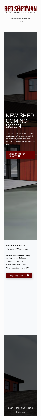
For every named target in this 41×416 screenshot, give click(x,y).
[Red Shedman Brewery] (20, 9)
